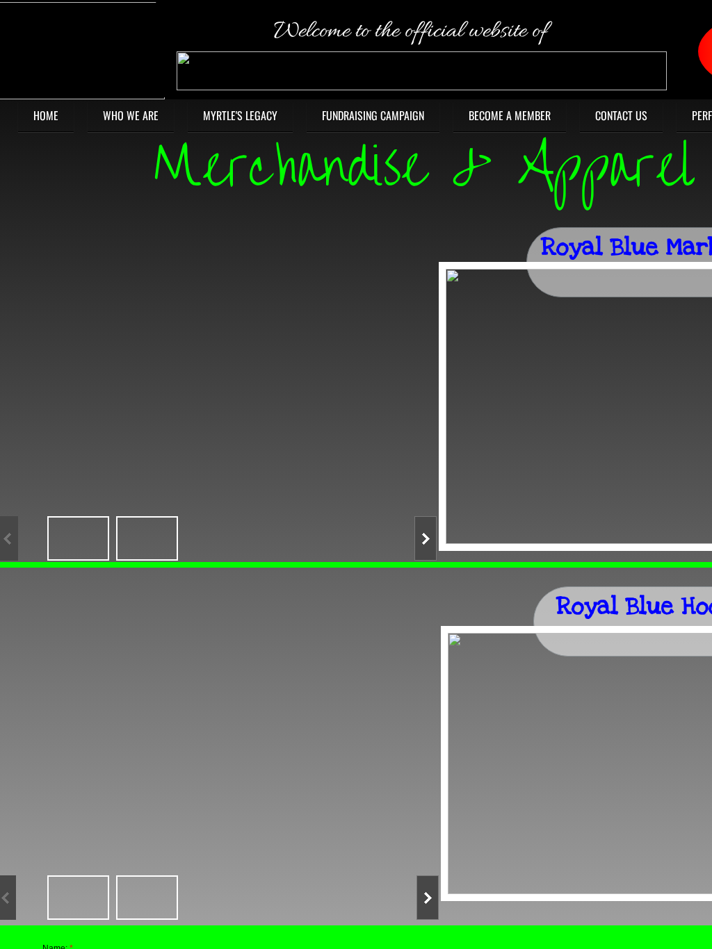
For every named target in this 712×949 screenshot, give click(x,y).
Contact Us (621, 115)
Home (45, 115)
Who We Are (131, 115)
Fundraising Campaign (373, 115)
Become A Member (510, 115)
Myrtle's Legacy (240, 115)
